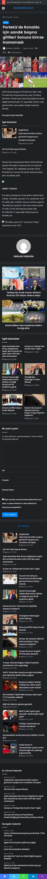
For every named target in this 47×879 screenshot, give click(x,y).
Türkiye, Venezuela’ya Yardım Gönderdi (29, 725)
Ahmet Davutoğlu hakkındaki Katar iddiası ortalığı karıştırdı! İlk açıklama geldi (10, 382)
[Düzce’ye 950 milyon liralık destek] (12, 399)
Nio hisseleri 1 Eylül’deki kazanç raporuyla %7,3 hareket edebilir (22, 696)
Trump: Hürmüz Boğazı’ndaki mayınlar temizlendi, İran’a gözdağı (21, 664)
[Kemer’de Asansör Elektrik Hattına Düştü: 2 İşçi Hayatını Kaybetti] (35, 399)
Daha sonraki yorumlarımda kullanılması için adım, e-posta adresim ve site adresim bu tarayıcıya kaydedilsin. (22, 503)
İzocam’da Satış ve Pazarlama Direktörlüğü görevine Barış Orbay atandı (30, 579)
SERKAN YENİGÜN (13, 48)
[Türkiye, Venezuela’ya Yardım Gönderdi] (10, 727)
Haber (16, 17)
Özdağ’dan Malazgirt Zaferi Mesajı (32, 379)
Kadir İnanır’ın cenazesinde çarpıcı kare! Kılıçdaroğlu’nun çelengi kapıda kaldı (31, 749)
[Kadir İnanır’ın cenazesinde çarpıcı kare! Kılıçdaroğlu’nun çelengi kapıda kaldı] (10, 748)
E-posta (6, 480)
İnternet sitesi (8, 490)
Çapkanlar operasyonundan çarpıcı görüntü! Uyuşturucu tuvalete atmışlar (31, 538)
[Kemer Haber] (23, 7)
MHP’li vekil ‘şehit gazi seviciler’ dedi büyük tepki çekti (31, 714)
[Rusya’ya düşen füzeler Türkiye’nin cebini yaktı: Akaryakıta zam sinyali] (10, 686)
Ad (4, 470)
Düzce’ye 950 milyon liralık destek (12, 409)
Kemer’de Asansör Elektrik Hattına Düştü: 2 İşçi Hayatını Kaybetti (35, 412)
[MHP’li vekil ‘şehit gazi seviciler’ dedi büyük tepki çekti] (10, 715)
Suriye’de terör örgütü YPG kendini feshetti (29, 652)
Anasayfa (8, 17)
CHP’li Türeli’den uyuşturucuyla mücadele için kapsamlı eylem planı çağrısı (22, 673)
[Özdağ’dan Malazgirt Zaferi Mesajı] (35, 369)
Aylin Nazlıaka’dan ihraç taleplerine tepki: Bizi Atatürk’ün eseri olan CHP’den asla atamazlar (12, 351)
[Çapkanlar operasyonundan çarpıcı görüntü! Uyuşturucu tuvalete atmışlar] (9, 133)
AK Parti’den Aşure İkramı (14, 149)
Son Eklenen (23, 526)
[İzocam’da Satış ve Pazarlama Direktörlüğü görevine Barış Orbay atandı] (10, 579)
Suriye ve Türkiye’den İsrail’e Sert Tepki (35, 347)
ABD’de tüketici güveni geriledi (17, 704)
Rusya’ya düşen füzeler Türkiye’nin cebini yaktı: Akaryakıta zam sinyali (30, 685)
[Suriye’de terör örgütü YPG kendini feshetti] (10, 655)
